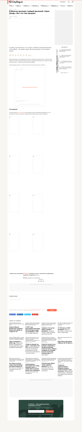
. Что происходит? (49, 350)
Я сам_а (26, 362)
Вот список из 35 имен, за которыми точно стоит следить (16, 367)
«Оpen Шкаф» (21, 112)
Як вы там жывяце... (45, 342)
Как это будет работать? (32, 330)
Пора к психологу (28, 342)
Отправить (52, 310)
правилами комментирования (28, 310)
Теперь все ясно (44, 361)
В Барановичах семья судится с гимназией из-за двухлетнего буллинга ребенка (65, 370)
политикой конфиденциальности (36, 309)
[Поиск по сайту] (69, 2)
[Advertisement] (63, 19)
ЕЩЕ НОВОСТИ (65, 47)
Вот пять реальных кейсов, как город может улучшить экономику (48, 367)
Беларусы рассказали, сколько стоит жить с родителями (65, 330)
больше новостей (64, 72)
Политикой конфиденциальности (47, 414)
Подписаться (49, 411)
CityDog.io (11, 16)
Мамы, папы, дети (61, 363)
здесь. (38, 275)
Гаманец (59, 326)
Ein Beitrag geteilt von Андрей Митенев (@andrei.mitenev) (29, 104)
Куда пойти (60, 339)
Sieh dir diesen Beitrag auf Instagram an (30, 87)
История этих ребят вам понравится (32, 369)
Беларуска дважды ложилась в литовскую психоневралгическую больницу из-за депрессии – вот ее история (32, 349)
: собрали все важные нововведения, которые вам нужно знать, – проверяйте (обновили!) (16, 344)
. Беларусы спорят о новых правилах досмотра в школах (48, 331)
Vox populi (43, 326)
